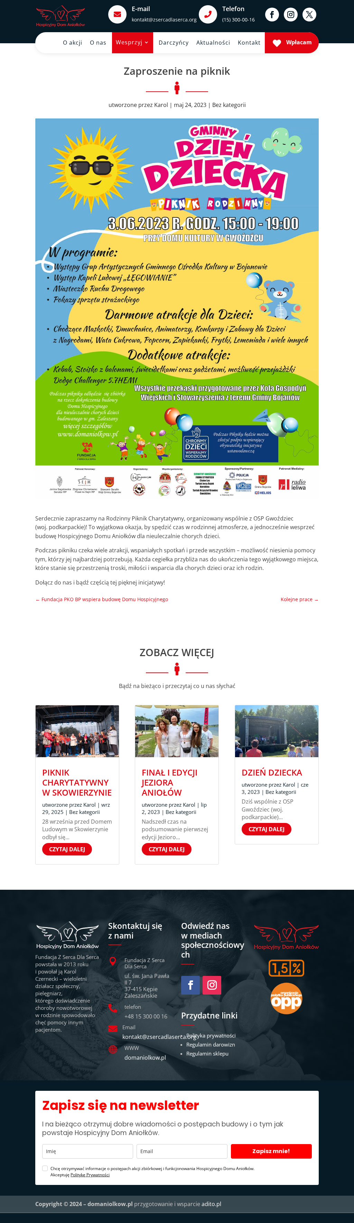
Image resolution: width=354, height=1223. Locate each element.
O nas (98, 43)
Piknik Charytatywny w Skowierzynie (77, 782)
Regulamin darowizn (210, 1044)
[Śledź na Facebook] (272, 14)
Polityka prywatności (211, 1035)
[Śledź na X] (309, 14)
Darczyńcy (174, 43)
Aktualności (213, 43)
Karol (161, 105)
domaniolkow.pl (145, 1057)
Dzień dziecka (272, 772)
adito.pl (211, 1204)
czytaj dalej (67, 849)
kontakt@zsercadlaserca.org (164, 19)
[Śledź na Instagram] (291, 14)
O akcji (72, 43)
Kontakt (249, 43)
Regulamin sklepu (207, 1053)
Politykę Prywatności (90, 1175)
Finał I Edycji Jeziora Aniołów (169, 782)
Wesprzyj (129, 43)
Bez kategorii (229, 105)
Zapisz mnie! (271, 1151)
